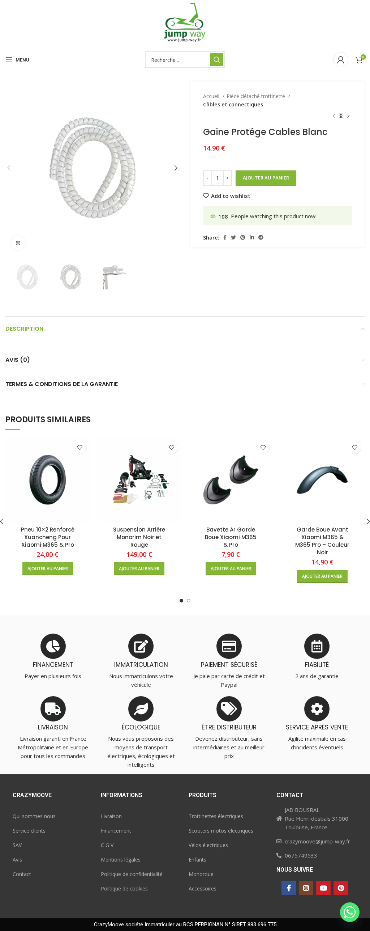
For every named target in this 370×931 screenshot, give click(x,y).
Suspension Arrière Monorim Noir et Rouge (139, 537)
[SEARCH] (216, 59)
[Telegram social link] (261, 237)
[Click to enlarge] (18, 243)
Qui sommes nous (34, 816)
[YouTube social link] (323, 888)
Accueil (212, 96)
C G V (107, 845)
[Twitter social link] (233, 237)
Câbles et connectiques (233, 104)
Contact (22, 874)
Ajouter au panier (266, 177)
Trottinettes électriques (216, 816)
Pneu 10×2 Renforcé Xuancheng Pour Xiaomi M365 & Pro (47, 537)
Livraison (111, 816)
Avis (17, 859)
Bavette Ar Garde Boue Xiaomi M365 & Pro (231, 537)
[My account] (341, 59)
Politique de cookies (124, 888)
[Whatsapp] (350, 912)
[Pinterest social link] (243, 237)
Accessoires (202, 888)
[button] (47, 568)
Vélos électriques (208, 845)
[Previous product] (333, 116)
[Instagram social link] (306, 888)
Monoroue (201, 874)
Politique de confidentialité (132, 874)
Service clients (29, 830)
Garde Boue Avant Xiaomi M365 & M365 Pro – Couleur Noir (322, 541)
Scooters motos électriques (221, 830)
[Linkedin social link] (252, 237)
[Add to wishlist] (80, 447)
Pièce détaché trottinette (257, 96)
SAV (17, 845)
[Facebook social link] (225, 237)
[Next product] (348, 116)
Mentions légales (121, 859)
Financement (116, 830)
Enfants (197, 859)
